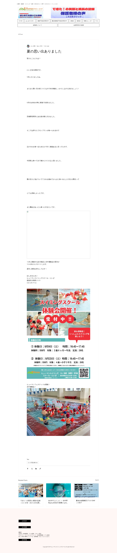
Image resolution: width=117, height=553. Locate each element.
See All (97, 480)
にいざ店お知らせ (33, 462)
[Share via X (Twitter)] (32, 468)
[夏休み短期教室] (86, 490)
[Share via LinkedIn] (36, 468)
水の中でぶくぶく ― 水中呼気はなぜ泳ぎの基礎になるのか (58, 501)
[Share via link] (40, 468)
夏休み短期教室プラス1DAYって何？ (85, 501)
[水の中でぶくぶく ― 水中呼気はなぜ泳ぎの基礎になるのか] (58, 490)
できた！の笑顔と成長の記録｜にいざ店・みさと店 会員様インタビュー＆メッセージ (30, 501)
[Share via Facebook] (27, 468)
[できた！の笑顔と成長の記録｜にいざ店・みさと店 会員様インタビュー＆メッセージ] (30, 490)
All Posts (20, 34)
